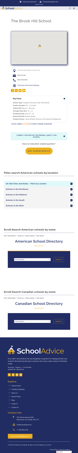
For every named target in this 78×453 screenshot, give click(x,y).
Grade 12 (15, 404)
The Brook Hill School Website (28, 85)
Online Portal (39, 4)
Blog (13, 400)
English (60, 452)
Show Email (21, 75)
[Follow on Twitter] (16, 90)
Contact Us (15, 407)
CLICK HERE (26, 124)
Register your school (45, 445)
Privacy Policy (53, 449)
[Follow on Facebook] (12, 90)
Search (58, 259)
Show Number (22, 79)
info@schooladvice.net (50, 1)
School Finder (16, 396)
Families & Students (18, 389)
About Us (15, 393)
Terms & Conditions (64, 449)
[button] (40, 46)
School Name (19, 259)
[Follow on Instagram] (20, 90)
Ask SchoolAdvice (39, 151)
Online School (16, 386)
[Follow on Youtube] (23, 90)
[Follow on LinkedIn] (16, 374)
